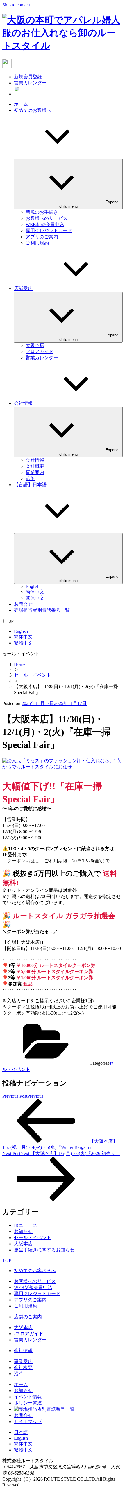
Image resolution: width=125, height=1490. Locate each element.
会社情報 (23, 403)
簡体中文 (35, 591)
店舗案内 (23, 288)
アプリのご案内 (42, 236)
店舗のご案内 (28, 1316)
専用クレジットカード (49, 230)
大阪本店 (35, 345)
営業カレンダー (30, 82)
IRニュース (25, 1225)
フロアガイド (39, 351)
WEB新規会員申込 (45, 224)
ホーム (21, 104)
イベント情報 (28, 1396)
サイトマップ (28, 1421)
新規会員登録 (28, 76)
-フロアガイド (28, 1333)
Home (19, 664)
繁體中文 (23, 642)
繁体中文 (35, 597)
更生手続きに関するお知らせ (44, 1249)
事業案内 (35, 472)
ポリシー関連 (28, 1402)
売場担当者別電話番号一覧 (42, 610)
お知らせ (23, 1231)
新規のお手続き (42, 212)
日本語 (21, 1432)
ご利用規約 (37, 242)
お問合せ (23, 604)
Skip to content (16, 4)
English (33, 586)
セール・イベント (32, 675)
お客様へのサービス (46, 218)
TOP (6, 1260)
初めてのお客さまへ (35, 1270)
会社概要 (35, 466)
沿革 (30, 478)
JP (11, 621)
